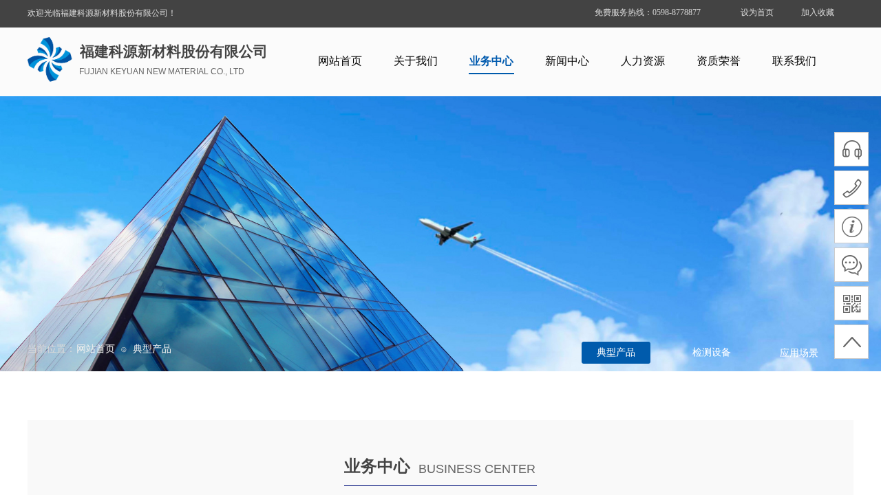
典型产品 (152, 349)
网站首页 (340, 61)
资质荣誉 (719, 61)
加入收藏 (817, 12)
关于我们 (416, 61)
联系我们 (794, 61)
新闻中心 (567, 61)
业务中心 (491, 61)
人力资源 (643, 61)
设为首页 (757, 12)
